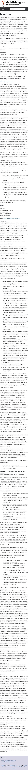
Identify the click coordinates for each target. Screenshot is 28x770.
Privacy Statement (8, 766)
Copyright (3, 765)
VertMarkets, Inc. (13, 765)
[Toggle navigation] (3, 8)
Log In (3, 6)
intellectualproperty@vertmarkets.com (8, 81)
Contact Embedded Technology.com (8, 760)
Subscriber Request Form (16, 766)
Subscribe (8, 6)
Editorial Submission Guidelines (7, 761)
